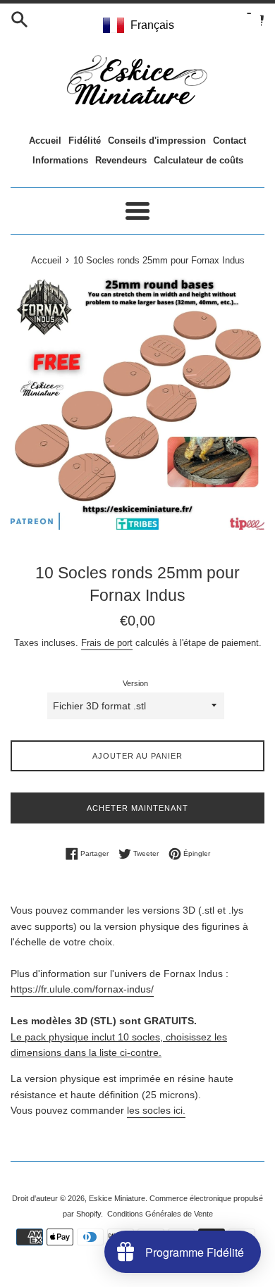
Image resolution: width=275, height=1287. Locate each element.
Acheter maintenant (137, 808)
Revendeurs (121, 160)
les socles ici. (156, 1110)
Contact (229, 140)
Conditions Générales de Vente (160, 1214)
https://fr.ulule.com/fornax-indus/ (82, 989)
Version (135, 683)
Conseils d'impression (157, 140)
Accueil (45, 140)
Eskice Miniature (117, 1198)
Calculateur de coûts (198, 160)
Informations (60, 160)
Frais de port (107, 643)
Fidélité (84, 140)
